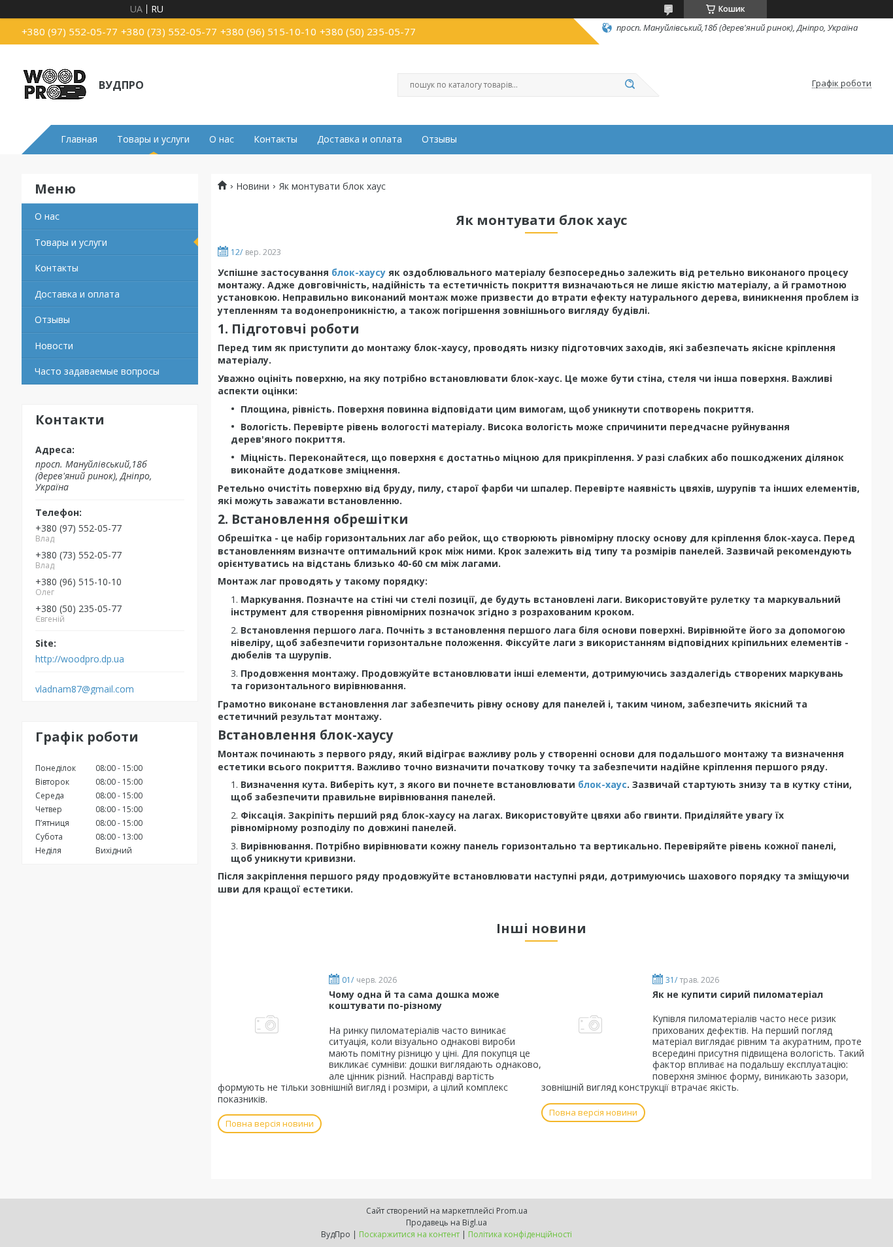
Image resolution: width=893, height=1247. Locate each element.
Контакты (275, 139)
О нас (221, 139)
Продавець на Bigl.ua (446, 1222)
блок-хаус (602, 784)
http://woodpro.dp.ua (79, 659)
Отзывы (439, 139)
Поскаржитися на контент (409, 1234)
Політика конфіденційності (520, 1234)
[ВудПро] (54, 83)
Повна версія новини (270, 1123)
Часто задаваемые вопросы (97, 371)
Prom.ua (512, 1210)
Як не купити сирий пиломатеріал (737, 994)
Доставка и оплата (359, 139)
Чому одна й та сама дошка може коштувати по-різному (414, 1000)
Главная (79, 139)
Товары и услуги (153, 139)
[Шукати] (629, 85)
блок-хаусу (358, 272)
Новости (54, 345)
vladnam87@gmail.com (84, 689)
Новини (252, 186)
